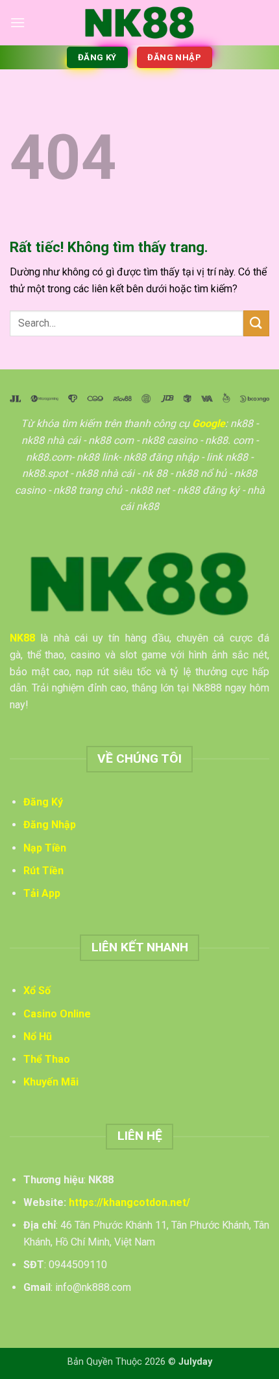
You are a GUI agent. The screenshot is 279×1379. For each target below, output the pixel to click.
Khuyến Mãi (51, 1082)
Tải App (41, 893)
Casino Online (57, 1014)
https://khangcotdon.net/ (129, 1202)
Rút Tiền (43, 870)
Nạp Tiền (44, 848)
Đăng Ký (43, 802)
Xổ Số (37, 990)
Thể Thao (46, 1059)
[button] (17, 22)
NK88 (22, 638)
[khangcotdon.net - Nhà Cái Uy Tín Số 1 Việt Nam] (139, 22)
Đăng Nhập (49, 824)
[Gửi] (256, 323)
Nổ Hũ (37, 1036)
